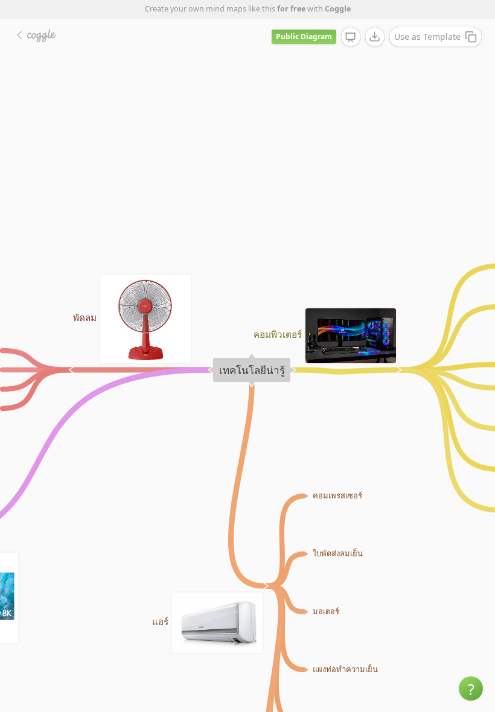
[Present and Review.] (350, 37)
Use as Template (427, 36)
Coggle (338, 9)
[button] (471, 688)
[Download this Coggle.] (375, 36)
